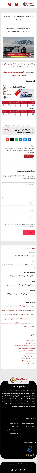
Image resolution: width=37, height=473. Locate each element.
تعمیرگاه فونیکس (30, 353)
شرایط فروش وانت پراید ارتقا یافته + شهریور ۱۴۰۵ (22, 276)
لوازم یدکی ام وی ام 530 (28, 361)
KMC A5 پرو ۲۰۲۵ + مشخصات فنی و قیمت (13, 315)
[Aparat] (16, 470)
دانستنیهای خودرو (31, 252)
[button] (16, 4)
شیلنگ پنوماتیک (30, 364)
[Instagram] (12, 470)
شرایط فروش (26, 272)
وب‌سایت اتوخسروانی (29, 356)
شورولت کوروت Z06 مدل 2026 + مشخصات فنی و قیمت (20, 285)
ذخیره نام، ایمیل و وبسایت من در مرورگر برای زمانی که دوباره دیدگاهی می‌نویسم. (18, 225)
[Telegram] (20, 470)
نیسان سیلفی (7, 64)
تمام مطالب (28, 156)
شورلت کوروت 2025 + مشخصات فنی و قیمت (17, 306)
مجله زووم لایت (30, 340)
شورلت (33, 261)
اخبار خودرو (10, 28)
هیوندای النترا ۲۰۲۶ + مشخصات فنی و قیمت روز (17, 319)
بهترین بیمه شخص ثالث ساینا (26, 348)
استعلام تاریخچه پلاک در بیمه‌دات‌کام (25, 346)
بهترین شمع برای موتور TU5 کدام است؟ (24, 256)
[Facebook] (24, 470)
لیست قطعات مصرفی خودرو (27, 351)
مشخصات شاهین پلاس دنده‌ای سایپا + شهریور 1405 (21, 294)
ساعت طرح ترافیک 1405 (28, 359)
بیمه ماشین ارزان (30, 343)
